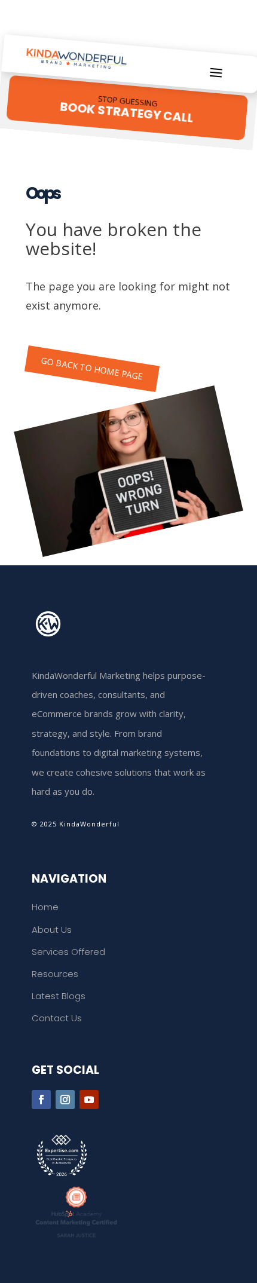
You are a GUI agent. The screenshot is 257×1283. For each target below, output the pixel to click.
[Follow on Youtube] (89, 1099)
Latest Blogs (58, 996)
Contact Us (57, 1018)
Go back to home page (92, 368)
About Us (52, 929)
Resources (55, 973)
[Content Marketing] (129, 1212)
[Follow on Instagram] (65, 1099)
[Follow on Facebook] (41, 1099)
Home (45, 907)
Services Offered (68, 951)
